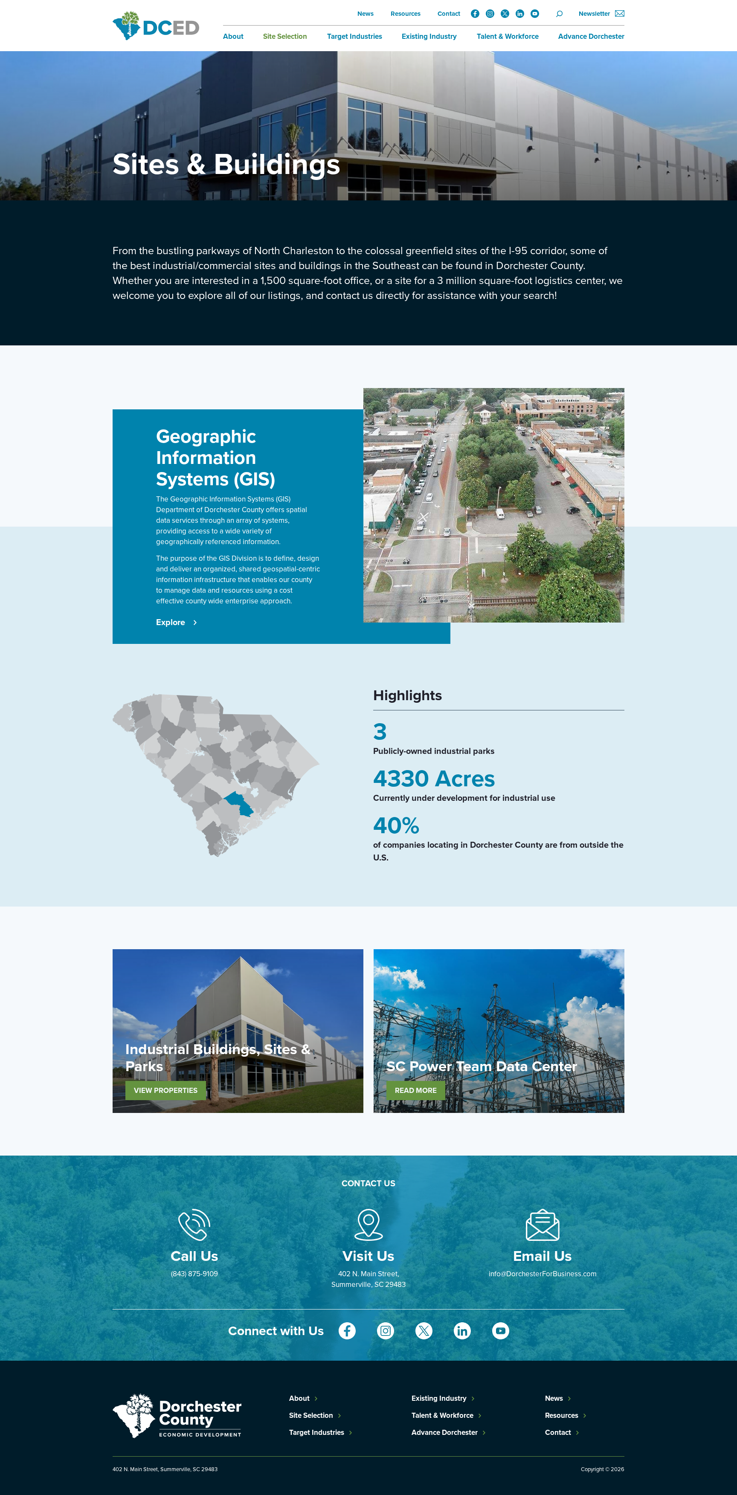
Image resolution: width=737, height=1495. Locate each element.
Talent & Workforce (508, 36)
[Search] (562, 13)
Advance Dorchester (591, 36)
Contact (449, 13)
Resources (406, 13)
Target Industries (354, 36)
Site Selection (285, 36)
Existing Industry (429, 36)
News (365, 13)
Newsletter (595, 13)
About (233, 36)
